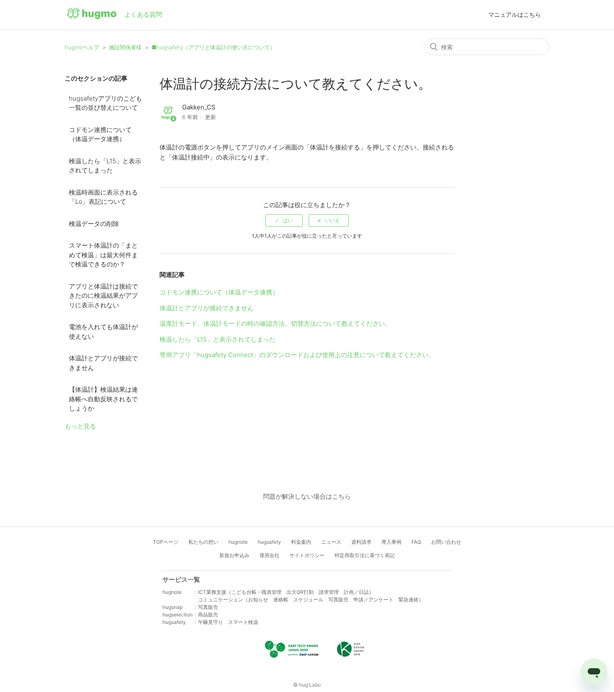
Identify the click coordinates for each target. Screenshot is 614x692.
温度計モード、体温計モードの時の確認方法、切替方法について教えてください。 (275, 323)
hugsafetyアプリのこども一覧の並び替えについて (105, 103)
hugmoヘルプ (82, 47)
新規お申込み (234, 555)
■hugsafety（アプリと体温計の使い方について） (213, 47)
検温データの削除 (94, 224)
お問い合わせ (446, 542)
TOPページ (165, 542)
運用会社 (269, 555)
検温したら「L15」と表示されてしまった (105, 166)
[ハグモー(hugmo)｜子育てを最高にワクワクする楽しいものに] (92, 15)
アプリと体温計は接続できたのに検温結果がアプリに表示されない (103, 295)
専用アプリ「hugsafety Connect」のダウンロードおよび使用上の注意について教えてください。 (297, 355)
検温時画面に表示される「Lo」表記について (103, 197)
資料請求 (361, 542)
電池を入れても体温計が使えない (103, 331)
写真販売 (208, 607)
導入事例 (391, 542)
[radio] (284, 220)
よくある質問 (143, 14)
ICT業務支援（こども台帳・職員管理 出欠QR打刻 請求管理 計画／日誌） (286, 592)
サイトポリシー (307, 555)
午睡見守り (210, 622)
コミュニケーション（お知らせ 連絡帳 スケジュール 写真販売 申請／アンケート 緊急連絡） (311, 599)
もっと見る (80, 426)
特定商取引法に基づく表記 (365, 555)
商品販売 (208, 614)
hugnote (238, 542)
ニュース (331, 542)
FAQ (416, 542)
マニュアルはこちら (514, 14)
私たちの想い (203, 542)
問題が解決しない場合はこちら (307, 496)
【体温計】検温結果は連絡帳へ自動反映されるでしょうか (103, 398)
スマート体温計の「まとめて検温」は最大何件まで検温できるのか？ (103, 254)
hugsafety (269, 542)
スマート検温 (243, 622)
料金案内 (301, 542)
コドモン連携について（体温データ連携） (100, 134)
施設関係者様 (125, 47)
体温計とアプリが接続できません (103, 363)
